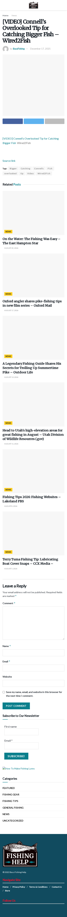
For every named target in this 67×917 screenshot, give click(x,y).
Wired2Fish (44, 173)
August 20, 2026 (11, 248)
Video (30, 173)
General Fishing (13, 807)
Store (7, 890)
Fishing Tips (10, 800)
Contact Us (57, 887)
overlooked (10, 173)
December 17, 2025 (40, 48)
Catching (25, 168)
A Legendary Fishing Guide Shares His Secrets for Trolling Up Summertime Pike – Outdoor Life (32, 368)
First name (10, 726)
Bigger (13, 168)
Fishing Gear (11, 794)
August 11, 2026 (11, 444)
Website (7, 676)
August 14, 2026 (11, 377)
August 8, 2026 (10, 506)
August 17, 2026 (11, 310)
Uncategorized (13, 820)
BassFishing (19, 48)
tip (22, 173)
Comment (9, 603)
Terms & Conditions (38, 887)
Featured (9, 788)
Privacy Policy (19, 887)
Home (5, 15)
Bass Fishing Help (18, 872)
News (14, 15)
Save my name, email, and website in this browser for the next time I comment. (34, 694)
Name (7, 646)
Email (6, 661)
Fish (50, 168)
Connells (39, 168)
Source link (9, 160)
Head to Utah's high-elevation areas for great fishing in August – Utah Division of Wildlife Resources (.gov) (33, 434)
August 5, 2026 (10, 569)
